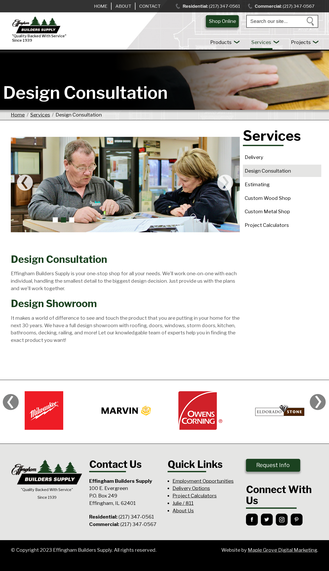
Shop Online (222, 21)
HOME (100, 6)
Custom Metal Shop (267, 211)
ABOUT (123, 6)
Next (226, 183)
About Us (183, 510)
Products (221, 42)
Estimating (257, 184)
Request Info (273, 465)
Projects (301, 42)
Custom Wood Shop (268, 198)
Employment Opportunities (203, 481)
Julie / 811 (183, 503)
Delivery (254, 157)
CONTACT (150, 6)
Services (261, 42)
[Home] (67, 25)
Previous (25, 183)
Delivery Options (191, 488)
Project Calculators (267, 225)
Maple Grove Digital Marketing (282, 550)
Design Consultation (268, 171)
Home (18, 115)
